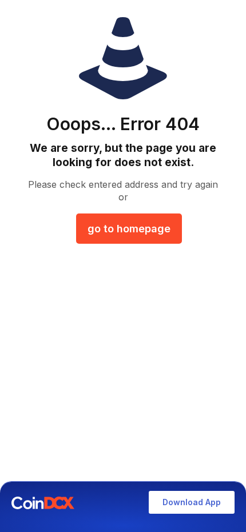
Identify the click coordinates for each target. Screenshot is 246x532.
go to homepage (129, 229)
